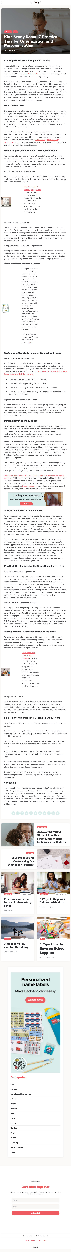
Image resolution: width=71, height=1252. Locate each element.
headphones (9, 142)
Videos (13, 1152)
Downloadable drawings (21, 1094)
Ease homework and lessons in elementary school (17, 902)
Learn (15, 31)
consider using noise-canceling (47, 140)
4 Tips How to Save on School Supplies (52, 948)
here (29, 342)
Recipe (13, 1138)
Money (43, 939)
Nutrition (14, 1128)
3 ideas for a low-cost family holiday (16, 945)
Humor (13, 1113)
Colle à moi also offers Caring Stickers (28, 655)
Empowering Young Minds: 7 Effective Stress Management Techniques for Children (52, 837)
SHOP (45, 1240)
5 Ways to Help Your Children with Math (52, 900)
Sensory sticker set (29, 486)
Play (12, 1133)
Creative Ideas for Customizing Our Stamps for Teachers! (21, 861)
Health (13, 1104)
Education (8, 31)
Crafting (14, 1089)
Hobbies (7, 939)
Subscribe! (35, 1213)
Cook (13, 1084)
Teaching (14, 1142)
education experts (30, 74)
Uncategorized (17, 1147)
